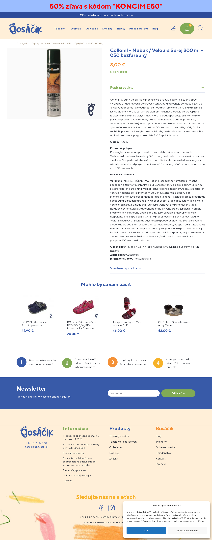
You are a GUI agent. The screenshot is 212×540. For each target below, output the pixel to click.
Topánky (59, 28)
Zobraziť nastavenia (187, 530)
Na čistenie (45, 43)
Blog (155, 28)
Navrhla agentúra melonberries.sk (106, 522)
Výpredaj (76, 28)
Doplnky (107, 28)
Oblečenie (92, 28)
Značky (121, 28)
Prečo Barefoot (138, 28)
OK (146, 530)
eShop (27, 43)
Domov (20, 43)
